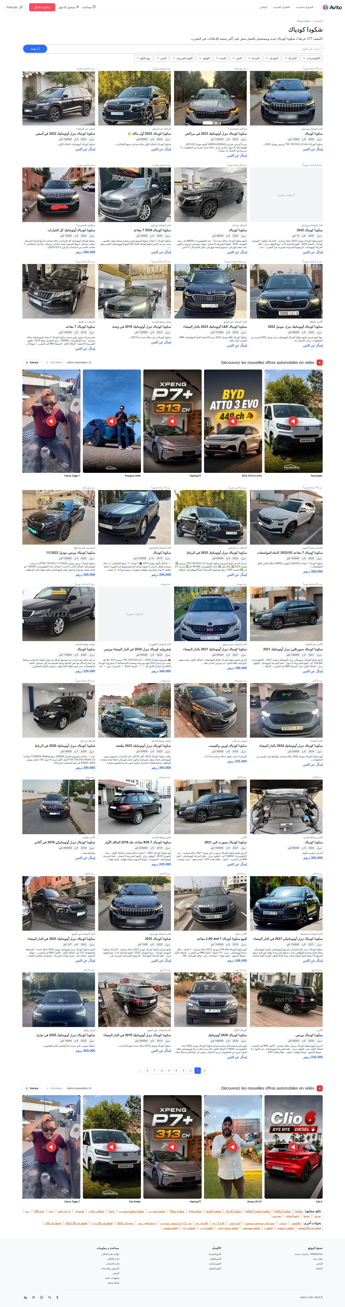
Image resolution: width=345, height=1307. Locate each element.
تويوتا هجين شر (147, 1223)
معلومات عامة (112, 1278)
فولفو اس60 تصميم (309, 1228)
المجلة (319, 1268)
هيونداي (79, 1211)
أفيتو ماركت (215, 1263)
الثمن (163, 58)
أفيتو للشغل (215, 1268)
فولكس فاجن (96, 1211)
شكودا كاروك (233, 1211)
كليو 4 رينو (202, 1223)
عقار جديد (318, 1258)
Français (12, 7)
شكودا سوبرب (156, 1211)
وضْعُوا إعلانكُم (42, 7)
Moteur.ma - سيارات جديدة (309, 1254)
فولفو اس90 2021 (76, 1223)
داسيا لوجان (292, 1216)
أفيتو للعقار (215, 1258)
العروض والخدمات (110, 1268)
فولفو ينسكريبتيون (227, 1228)
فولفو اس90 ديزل (102, 1223)
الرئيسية (318, 21)
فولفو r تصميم (285, 1228)
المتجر (319, 1263)
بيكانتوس (296, 1223)
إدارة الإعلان (113, 1258)
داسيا (111, 1211)
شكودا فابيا (195, 1211)
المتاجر (263, 7)
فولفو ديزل (188, 1228)
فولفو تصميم (170, 1228)
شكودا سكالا (177, 1211)
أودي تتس (235, 1223)
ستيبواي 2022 (125, 1223)
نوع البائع (145, 58)
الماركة (292, 58)
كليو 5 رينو (218, 1223)
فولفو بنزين (206, 1228)
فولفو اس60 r (53, 1223)
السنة (223, 58)
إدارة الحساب (112, 1263)
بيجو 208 (39, 1211)
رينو (27, 1211)
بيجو (51, 1211)
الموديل (274, 58)
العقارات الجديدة (282, 7)
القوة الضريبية (184, 58)
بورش (317, 1216)
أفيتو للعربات (214, 1254)
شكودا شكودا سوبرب (131, 1211)
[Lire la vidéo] (293, 421)
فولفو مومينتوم (251, 1228)
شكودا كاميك (213, 1211)
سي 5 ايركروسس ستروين (175, 1223)
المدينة (256, 58)
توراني (283, 1223)
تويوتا (306, 1216)
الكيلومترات (313, 58)
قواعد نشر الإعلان (110, 1254)
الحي (239, 58)
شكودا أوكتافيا (282, 1211)
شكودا (298, 1211)
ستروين (276, 1216)
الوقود (206, 58)
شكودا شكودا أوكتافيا (257, 1211)
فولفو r (268, 1228)
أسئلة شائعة (113, 1282)
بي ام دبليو (64, 1211)
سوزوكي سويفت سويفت (260, 1223)
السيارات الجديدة (304, 7)
